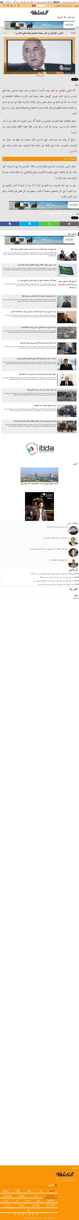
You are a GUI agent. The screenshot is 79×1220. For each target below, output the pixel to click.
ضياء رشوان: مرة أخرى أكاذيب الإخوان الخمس (55, 538)
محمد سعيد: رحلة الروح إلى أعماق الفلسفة (57, 527)
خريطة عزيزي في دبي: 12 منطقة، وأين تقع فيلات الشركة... (46, 2)
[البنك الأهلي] (44, 206)
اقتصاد (40, 32)
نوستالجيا (29, 32)
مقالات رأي (73, 523)
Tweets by (76, 598)
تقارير (51, 32)
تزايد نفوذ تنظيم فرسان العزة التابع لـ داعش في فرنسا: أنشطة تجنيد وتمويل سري (53, 581)
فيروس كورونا (45, 214)
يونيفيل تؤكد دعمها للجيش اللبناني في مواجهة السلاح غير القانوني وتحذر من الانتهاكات (52, 573)
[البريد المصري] (39, 506)
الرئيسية (73, 32)
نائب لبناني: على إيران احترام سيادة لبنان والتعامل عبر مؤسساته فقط (57, 577)
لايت (5, 32)
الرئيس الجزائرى (65, 91)
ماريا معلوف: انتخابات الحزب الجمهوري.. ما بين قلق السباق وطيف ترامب (49, 549)
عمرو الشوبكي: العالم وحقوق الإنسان (58, 560)
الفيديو (75, 464)
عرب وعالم (17, 32)
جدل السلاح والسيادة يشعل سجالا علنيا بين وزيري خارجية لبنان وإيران (56, 584)
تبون (48, 91)
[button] (49, 490)
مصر (62, 32)
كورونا (48, 96)
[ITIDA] (39, 449)
